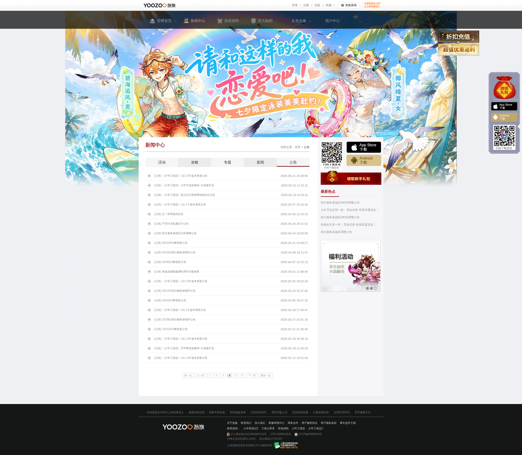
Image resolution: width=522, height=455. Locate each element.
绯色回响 (283, 428)
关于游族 (232, 422)
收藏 (328, 5)
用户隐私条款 (329, 422)
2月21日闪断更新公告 (171, 329)
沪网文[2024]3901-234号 (241, 438)
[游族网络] (160, 5)
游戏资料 (231, 21)
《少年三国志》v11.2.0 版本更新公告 (180, 309)
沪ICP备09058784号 (310, 434)
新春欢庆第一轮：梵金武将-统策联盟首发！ (348, 224)
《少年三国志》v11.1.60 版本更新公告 (180, 338)
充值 (317, 5)
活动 (162, 162)
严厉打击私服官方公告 (171, 223)
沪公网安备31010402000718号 (249, 434)
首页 (298, 147)
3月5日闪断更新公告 (170, 300)
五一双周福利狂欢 (168, 214)
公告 (293, 162)
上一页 (200, 375)
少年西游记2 (250, 428)
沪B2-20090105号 (280, 434)
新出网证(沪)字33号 (270, 438)
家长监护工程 (348, 422)
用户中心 (332, 21)
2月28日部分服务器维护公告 (175, 319)
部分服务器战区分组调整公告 (175, 233)
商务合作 (293, 422)
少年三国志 (298, 428)
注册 (306, 5)
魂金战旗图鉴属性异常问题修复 (176, 271)
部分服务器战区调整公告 (336, 232)
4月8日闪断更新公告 (170, 261)
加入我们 (260, 422)
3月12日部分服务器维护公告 (175, 290)
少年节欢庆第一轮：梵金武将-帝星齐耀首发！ (350, 209)
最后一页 (266, 375)
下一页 (252, 375)
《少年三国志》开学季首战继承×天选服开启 (184, 348)
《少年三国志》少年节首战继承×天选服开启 (184, 185)
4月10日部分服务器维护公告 (175, 252)
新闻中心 (198, 21)
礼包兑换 (299, 21)
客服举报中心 (276, 422)
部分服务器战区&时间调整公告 (340, 202)
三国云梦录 (268, 428)
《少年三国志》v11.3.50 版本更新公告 (180, 175)
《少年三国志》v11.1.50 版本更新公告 (180, 357)
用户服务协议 (309, 422)
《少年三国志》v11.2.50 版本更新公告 (180, 281)
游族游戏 (351, 5)
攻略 (194, 162)
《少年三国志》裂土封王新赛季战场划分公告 (184, 194)
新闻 (260, 162)
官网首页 (164, 21)
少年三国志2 (315, 428)
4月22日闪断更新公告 (171, 242)
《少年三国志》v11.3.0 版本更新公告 (180, 204)
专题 (227, 162)
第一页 (188, 375)
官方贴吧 (265, 21)
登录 (295, 5)
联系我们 (246, 422)
